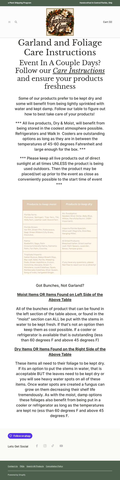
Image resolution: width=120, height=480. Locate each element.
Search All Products (35, 466)
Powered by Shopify (16, 475)
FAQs (22, 466)
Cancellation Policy (54, 466)
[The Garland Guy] (60, 22)
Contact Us (13, 466)
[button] (9, 22)
